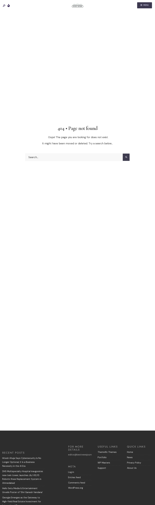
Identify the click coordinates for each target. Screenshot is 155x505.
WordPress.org (75, 488)
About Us (132, 468)
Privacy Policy (134, 462)
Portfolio (102, 457)
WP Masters (104, 462)
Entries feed (74, 477)
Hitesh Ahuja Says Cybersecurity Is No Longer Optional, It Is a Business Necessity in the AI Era (21, 462)
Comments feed (76, 482)
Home (130, 452)
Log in (71, 472)
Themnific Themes (107, 452)
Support (102, 468)
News (130, 457)
